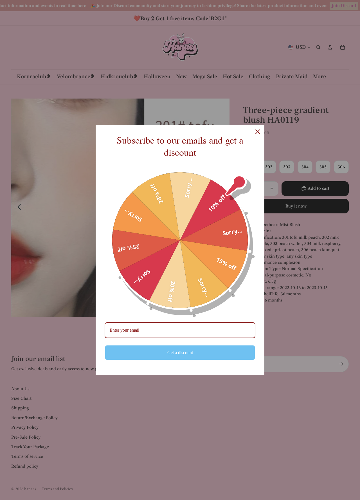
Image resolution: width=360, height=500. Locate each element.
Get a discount (180, 352)
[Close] (257, 132)
